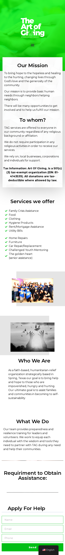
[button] (32, 45)
